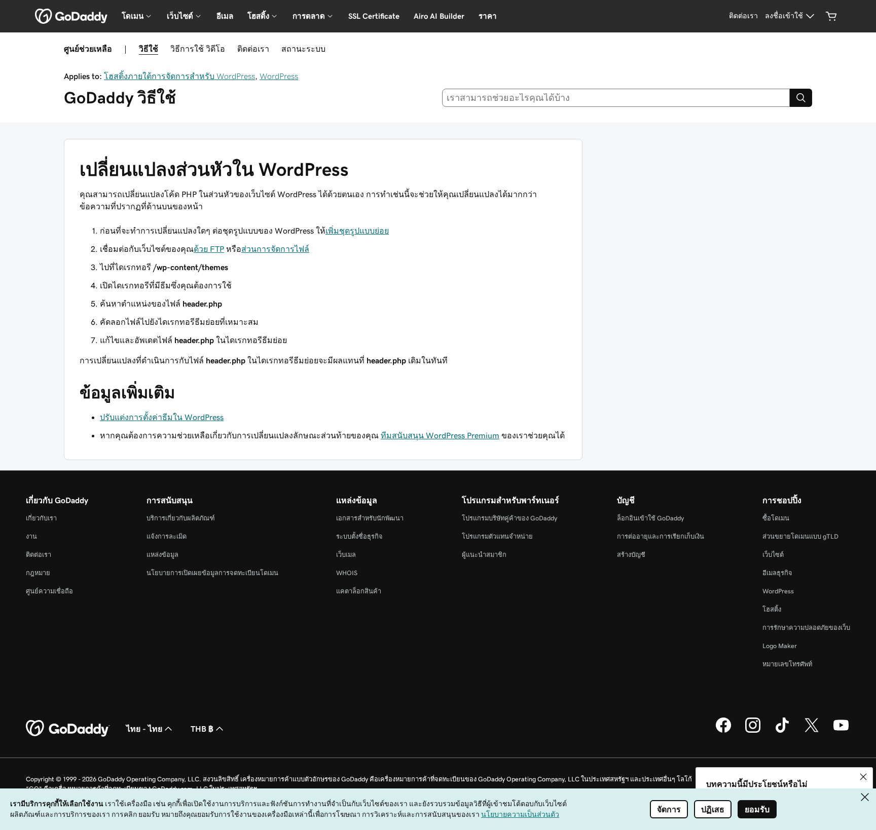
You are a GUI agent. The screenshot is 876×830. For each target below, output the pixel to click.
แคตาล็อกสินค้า (358, 591)
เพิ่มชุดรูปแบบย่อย (357, 231)
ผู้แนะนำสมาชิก (484, 554)
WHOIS (346, 573)
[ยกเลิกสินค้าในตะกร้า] (831, 16)
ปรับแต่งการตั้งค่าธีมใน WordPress (162, 417)
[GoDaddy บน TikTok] (782, 731)
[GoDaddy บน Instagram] (753, 731)
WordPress (279, 76)
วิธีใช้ (148, 49)
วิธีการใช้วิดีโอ (197, 49)
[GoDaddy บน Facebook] (723, 731)
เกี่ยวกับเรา (41, 518)
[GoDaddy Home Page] (68, 728)
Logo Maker (779, 646)
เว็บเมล (346, 554)
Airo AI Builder (439, 16)
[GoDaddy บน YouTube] (841, 731)
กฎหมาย (38, 573)
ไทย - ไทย (144, 729)
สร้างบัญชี (631, 554)
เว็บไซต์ (773, 554)
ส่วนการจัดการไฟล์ (275, 249)
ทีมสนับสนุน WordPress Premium (440, 435)
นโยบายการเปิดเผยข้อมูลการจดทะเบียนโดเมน (212, 573)
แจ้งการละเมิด (167, 536)
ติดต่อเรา (253, 49)
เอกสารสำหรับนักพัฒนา (370, 518)
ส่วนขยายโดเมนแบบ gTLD (800, 536)
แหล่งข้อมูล (162, 554)
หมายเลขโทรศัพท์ (787, 664)
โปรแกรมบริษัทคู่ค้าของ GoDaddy (509, 518)
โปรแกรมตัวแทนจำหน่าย (497, 536)
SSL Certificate (373, 16)
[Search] (801, 98)
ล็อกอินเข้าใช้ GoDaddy (650, 518)
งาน (31, 536)
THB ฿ (202, 729)
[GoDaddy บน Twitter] (811, 731)
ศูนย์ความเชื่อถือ (49, 591)
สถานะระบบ (303, 49)
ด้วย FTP (209, 249)
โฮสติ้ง (771, 609)
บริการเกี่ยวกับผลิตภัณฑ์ (181, 518)
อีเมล (224, 16)
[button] (863, 777)
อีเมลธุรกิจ (777, 573)
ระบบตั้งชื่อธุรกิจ (359, 536)
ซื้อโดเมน (775, 518)
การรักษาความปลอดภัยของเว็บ (806, 627)
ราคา (488, 16)
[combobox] (616, 97)
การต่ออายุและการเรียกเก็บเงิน (660, 536)
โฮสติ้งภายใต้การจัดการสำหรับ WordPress (179, 76)
